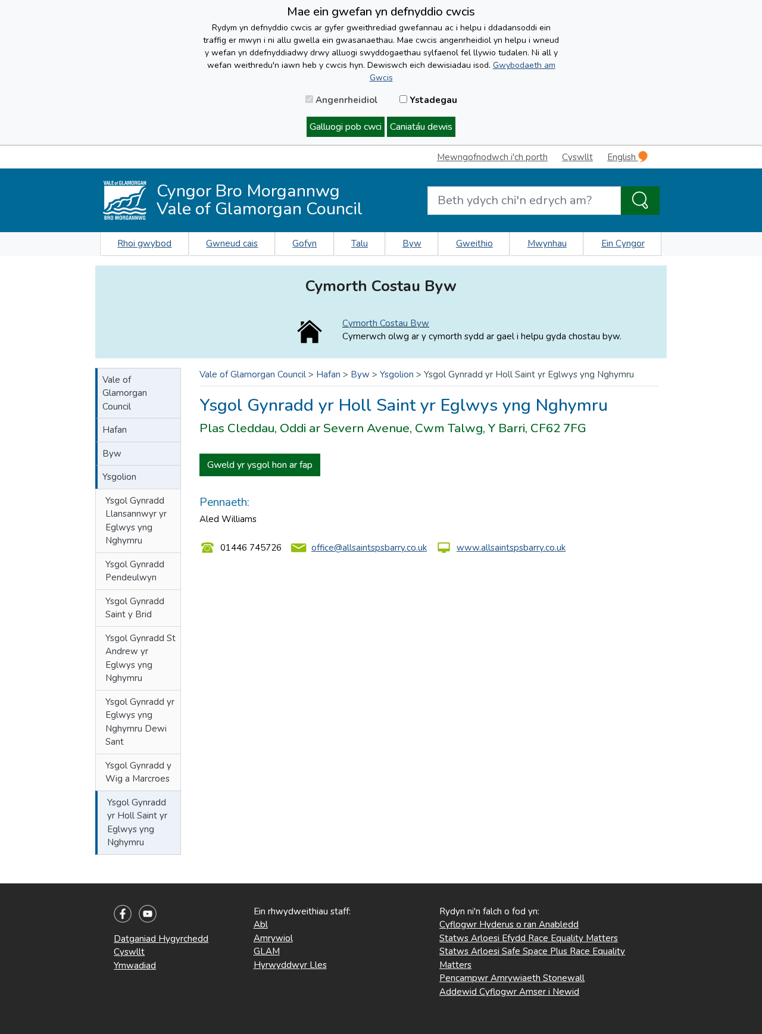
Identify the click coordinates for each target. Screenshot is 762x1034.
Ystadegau (432, 100)
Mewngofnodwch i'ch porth (492, 157)
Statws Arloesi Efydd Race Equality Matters (528, 938)
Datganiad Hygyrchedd (161, 939)
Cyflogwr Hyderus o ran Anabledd (509, 924)
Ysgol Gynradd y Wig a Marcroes (138, 772)
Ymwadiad (135, 965)
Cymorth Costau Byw (385, 323)
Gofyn (304, 243)
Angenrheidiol (345, 100)
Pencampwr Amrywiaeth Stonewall (512, 978)
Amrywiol (273, 938)
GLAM (267, 951)
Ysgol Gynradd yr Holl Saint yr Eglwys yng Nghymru (137, 822)
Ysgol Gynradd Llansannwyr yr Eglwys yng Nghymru (136, 521)
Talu (359, 243)
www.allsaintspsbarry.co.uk (511, 548)
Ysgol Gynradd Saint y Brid (134, 608)
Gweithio (474, 243)
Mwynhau (547, 243)
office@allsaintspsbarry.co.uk (369, 548)
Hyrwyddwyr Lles (290, 965)
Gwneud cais (232, 243)
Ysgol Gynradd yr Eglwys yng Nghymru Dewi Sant (139, 722)
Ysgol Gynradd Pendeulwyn (134, 571)
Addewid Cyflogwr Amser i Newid (509, 992)
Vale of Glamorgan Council (124, 393)
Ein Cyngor (623, 243)
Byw (411, 243)
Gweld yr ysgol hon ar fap (260, 464)
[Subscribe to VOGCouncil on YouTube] (148, 913)
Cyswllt (577, 157)
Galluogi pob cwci (346, 126)
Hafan (114, 430)
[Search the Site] (640, 200)
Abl (261, 924)
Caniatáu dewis (421, 126)
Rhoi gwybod (144, 243)
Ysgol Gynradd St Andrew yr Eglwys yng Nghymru (140, 658)
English (622, 157)
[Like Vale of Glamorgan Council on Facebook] (123, 913)
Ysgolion (119, 477)
